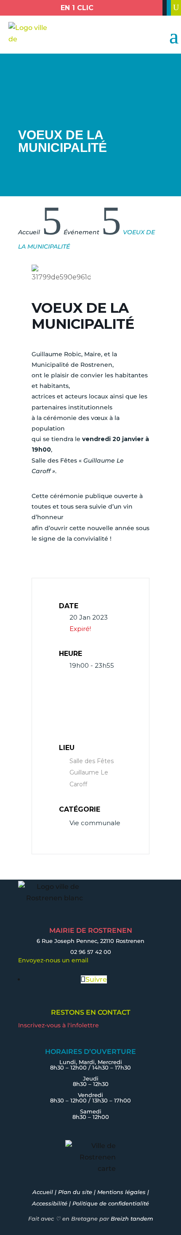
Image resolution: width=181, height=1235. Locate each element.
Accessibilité (49, 1203)
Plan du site (75, 1192)
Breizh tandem (132, 1218)
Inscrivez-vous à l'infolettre (58, 1025)
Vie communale (94, 823)
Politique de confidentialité (110, 1203)
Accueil (42, 1192)
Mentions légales (121, 1192)
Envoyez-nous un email (53, 960)
